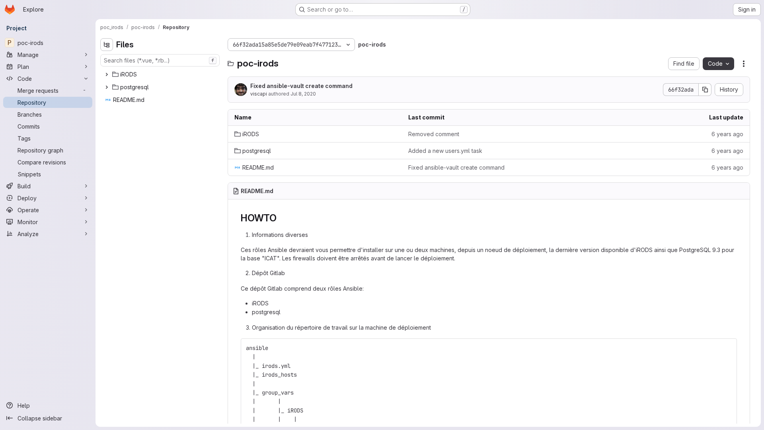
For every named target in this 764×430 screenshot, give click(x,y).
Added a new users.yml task (445, 150)
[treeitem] (161, 74)
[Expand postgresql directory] (106, 87)
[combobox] (160, 60)
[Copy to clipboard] (727, 348)
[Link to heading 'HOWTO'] (282, 218)
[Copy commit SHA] (705, 89)
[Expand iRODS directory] (106, 74)
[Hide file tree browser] (106, 44)
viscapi (258, 94)
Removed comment (433, 134)
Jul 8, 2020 (303, 94)
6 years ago (727, 134)
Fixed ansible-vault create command (301, 85)
